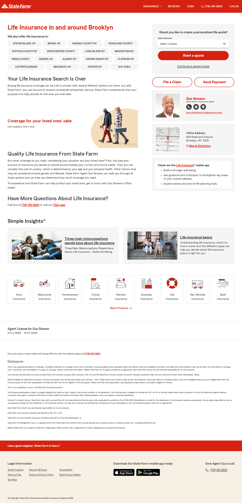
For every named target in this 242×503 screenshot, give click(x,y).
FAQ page (59, 205)
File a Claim (172, 82)
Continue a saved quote (193, 66)
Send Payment (214, 82)
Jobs (190, 6)
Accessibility (65, 470)
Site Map (12, 480)
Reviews (174, 6)
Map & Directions (199, 145)
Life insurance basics (196, 237)
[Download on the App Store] (124, 472)
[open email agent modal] (196, 107)
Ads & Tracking (15, 470)
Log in (233, 6)
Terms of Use (14, 475)
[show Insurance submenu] (160, 6)
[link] (16, 6)
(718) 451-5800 (213, 6)
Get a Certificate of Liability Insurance (204, 113)
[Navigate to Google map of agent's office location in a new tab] (203, 107)
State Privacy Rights (70, 475)
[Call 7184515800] (189, 107)
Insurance (151, 6)
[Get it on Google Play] (148, 472)
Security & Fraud (38, 470)
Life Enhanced (185, 165)
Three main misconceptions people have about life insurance (89, 241)
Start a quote (193, 55)
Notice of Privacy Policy (41, 475)
